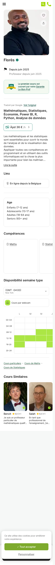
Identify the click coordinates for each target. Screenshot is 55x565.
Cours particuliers (12, 363)
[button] (43, 15)
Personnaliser (26, 554)
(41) (19, 414)
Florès (9, 60)
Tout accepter (27, 546)
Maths (13, 244)
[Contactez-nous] (49, 4)
